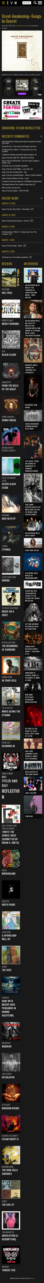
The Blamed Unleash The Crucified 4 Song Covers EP (18, 184)
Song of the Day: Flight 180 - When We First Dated (18, 157)
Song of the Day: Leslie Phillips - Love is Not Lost (17, 169)
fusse (32, 1278)
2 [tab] (7, 118)
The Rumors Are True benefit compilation (15, 165)
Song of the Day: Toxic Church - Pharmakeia (16, 209)
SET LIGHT (26, 3)
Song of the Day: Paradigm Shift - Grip (14, 172)
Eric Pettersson (21, 26)
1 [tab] (4, 118)
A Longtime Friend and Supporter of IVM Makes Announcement (22, 181)
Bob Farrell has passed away (11, 187)
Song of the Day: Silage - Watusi (12, 245)
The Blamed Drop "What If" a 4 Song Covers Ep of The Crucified (19, 150)
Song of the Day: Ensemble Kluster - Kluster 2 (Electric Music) (21, 175)
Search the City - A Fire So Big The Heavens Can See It (19, 146)
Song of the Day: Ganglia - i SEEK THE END (15, 190)
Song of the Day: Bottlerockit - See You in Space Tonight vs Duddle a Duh (20, 161)
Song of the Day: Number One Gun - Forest (15, 178)
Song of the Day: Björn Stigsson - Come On (15, 220)
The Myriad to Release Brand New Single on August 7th (19, 154)
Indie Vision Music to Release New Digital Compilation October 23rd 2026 (21, 142)
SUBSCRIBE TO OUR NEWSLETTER (21, 128)
